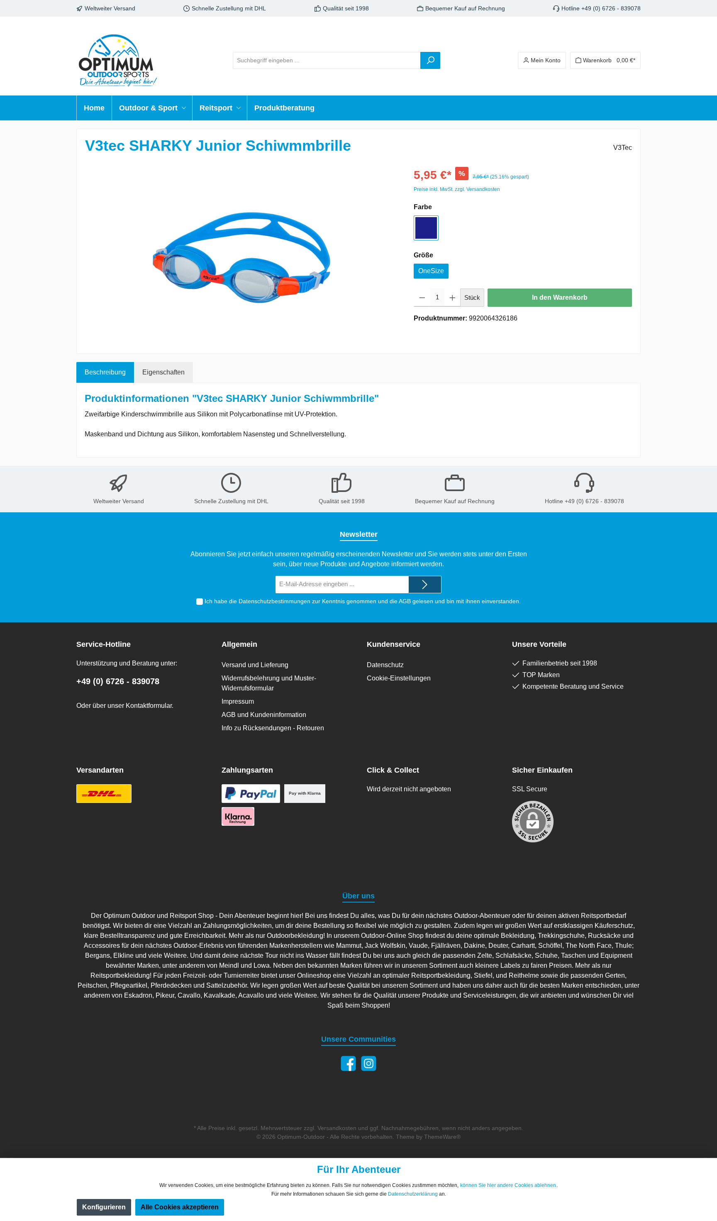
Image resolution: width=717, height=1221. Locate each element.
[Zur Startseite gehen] (117, 60)
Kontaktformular (149, 705)
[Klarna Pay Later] (238, 816)
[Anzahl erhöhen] (452, 298)
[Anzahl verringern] (422, 298)
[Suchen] (430, 60)
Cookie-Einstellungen (399, 678)
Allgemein (239, 644)
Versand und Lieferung (255, 664)
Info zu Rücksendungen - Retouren (273, 728)
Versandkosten (336, 1128)
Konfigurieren (104, 1207)
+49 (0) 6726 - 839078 (117, 681)
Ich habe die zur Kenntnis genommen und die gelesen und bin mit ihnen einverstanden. (363, 601)
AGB (405, 601)
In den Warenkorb (560, 297)
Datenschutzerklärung (413, 1194)
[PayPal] (251, 793)
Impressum (238, 701)
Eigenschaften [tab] (163, 372)
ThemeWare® (442, 1136)
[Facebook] (348, 1063)
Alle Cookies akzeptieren (180, 1207)
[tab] (105, 372)
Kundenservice (393, 644)
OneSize (431, 270)
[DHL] (104, 793)
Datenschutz (385, 664)
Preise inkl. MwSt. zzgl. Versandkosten (457, 189)
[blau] (426, 227)
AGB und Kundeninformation (264, 714)
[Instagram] (368, 1063)
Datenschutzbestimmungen (274, 601)
